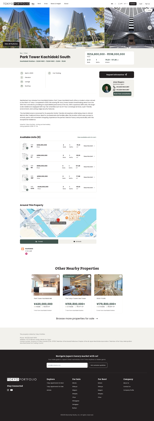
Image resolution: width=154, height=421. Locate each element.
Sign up (147, 4)
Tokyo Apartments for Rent (55, 383)
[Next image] (55, 287)
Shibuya (74, 386)
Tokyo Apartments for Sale (55, 386)
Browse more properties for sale (75, 318)
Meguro (74, 390)
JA (115, 4)
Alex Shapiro (118, 82)
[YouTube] (11, 390)
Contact (132, 4)
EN (112, 4)
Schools (78, 241)
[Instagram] (8, 390)
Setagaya (75, 404)
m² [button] (123, 4)
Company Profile (128, 390)
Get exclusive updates (98, 365)
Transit (40, 241)
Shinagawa (75, 401)
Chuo (74, 397)
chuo (26, 53)
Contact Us (126, 386)
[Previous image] (36, 287)
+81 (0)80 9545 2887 (122, 87)
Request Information (115, 74)
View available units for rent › (86, 137)
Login (140, 4)
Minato (74, 383)
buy (21, 53)
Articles (49, 390)
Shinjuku (74, 394)
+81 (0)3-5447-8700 (31, 338)
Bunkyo (74, 408)
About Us (126, 383)
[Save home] (58, 276)
